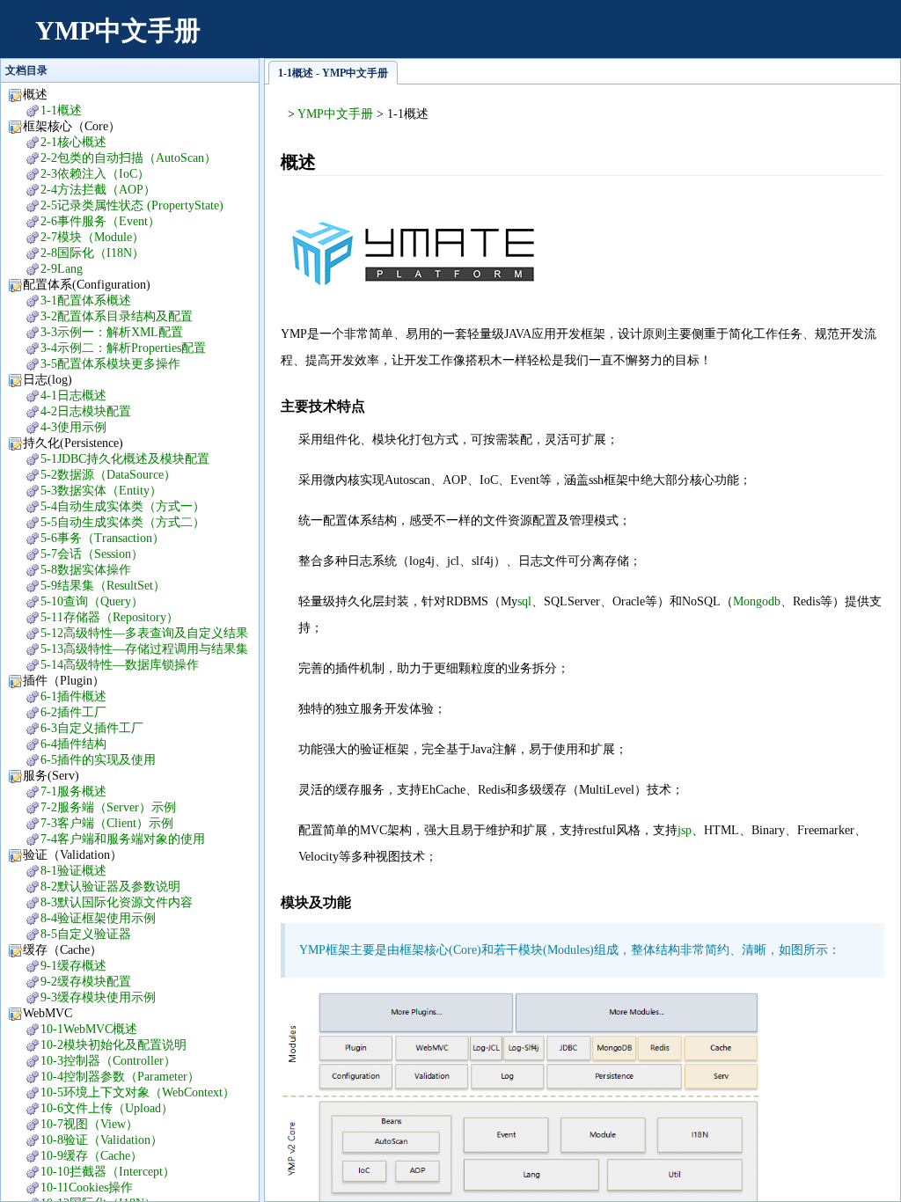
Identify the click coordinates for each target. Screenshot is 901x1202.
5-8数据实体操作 (85, 569)
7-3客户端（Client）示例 (106, 823)
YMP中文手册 (118, 30)
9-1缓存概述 (73, 965)
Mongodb (756, 601)
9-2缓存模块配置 (85, 981)
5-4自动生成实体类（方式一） (122, 506)
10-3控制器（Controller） (108, 1060)
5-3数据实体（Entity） (101, 490)
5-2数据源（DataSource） (108, 474)
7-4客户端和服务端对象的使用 (122, 839)
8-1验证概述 (73, 870)
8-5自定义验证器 (85, 934)
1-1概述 (61, 110)
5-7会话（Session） (91, 554)
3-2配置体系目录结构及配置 (116, 316)
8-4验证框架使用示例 (98, 918)
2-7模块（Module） (92, 237)
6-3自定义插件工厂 (91, 728)
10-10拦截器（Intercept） (107, 1171)
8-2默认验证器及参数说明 (110, 886)
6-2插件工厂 (73, 712)
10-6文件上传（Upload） (106, 1108)
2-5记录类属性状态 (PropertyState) (131, 205)
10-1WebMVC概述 (88, 1029)
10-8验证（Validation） (101, 1140)
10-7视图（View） (89, 1124)
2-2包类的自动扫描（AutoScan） (128, 158)
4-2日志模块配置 (85, 411)
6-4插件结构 (73, 744)
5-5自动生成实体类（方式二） (122, 522)
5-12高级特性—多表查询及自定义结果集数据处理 (135, 634)
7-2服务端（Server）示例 (108, 807)
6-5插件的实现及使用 (98, 759)
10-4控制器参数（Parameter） (120, 1076)
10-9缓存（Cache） (91, 1155)
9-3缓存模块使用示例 (98, 997)
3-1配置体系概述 (85, 300)
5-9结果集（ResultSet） (102, 585)
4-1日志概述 (73, 395)
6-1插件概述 (73, 696)
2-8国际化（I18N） (92, 253)
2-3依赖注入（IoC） (95, 173)
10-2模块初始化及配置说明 (113, 1045)
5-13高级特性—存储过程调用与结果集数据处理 (135, 649)
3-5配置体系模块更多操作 (110, 363)
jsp (685, 830)
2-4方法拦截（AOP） (98, 189)
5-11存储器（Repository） (109, 617)
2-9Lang (61, 268)
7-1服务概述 (73, 791)
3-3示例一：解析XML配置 (111, 332)
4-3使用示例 (73, 427)
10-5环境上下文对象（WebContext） (137, 1092)
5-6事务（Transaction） (102, 538)
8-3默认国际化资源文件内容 (116, 902)
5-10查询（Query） (91, 601)
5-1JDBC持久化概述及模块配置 (124, 458)
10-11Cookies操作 (86, 1187)
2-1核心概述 (73, 142)
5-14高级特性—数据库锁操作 (119, 664)
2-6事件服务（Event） (100, 221)
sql (524, 601)
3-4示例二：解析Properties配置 (123, 348)
